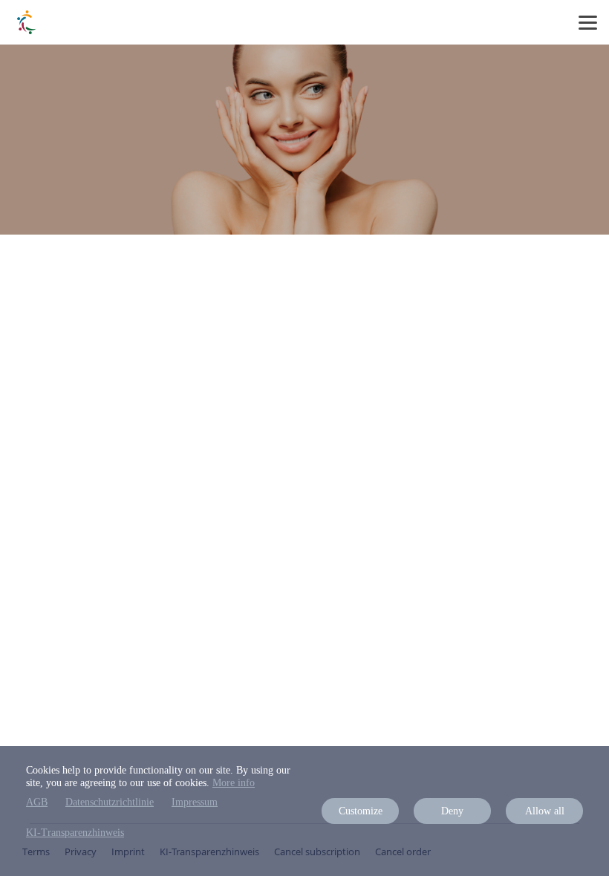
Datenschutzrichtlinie (109, 802)
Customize (360, 811)
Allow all (544, 811)
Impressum (195, 802)
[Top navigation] (588, 22)
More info (233, 782)
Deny (452, 811)
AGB (37, 802)
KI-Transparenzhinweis (75, 832)
